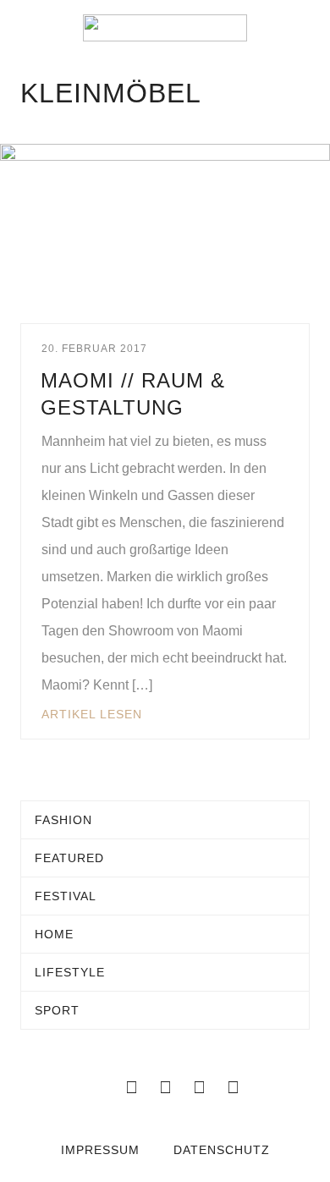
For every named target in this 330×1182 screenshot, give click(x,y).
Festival (65, 896)
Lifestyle (70, 972)
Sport (57, 1010)
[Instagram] (199, 1087)
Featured (69, 858)
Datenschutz (221, 1150)
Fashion (63, 820)
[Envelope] (97, 1087)
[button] (25, 28)
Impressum (100, 1150)
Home (54, 934)
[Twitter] (165, 1087)
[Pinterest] (233, 1087)
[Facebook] (131, 1087)
